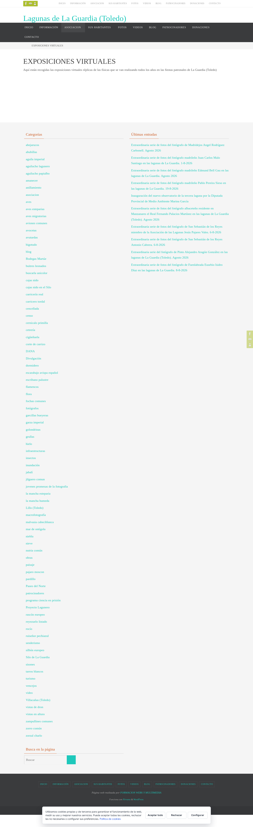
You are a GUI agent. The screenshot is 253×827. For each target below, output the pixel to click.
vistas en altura (35, 714)
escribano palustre (37, 379)
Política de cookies (110, 818)
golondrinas (33, 429)
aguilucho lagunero (38, 166)
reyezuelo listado (36, 621)
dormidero (32, 365)
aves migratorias (36, 216)
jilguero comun (35, 479)
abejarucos (32, 145)
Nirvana (127, 799)
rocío (29, 629)
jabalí (29, 472)
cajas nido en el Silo (38, 287)
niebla (29, 536)
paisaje (30, 564)
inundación (33, 465)
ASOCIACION (97, 3)
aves (28, 202)
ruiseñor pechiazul (37, 636)
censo (29, 315)
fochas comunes (36, 401)
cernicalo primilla (37, 323)
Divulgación (33, 358)
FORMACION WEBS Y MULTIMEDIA (140, 792)
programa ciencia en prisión (43, 600)
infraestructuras (35, 451)
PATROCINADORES (176, 3)
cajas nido (32, 280)
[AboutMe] (35, 3)
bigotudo (31, 244)
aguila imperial (35, 159)
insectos (31, 458)
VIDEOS (147, 3)
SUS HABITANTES (118, 3)
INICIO (62, 3)
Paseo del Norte (36, 586)
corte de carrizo (35, 344)
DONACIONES (197, 3)
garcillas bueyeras (37, 415)
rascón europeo (35, 614)
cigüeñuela (32, 337)
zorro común (34, 728)
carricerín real (34, 294)
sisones (30, 664)
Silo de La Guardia (38, 657)
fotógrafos (32, 408)
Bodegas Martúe (36, 258)
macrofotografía (36, 515)
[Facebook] (26, 3)
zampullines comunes (39, 721)
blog (28, 251)
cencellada (32, 308)
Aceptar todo (155, 815)
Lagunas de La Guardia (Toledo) (74, 18)
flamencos (32, 386)
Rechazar (176, 815)
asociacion (32, 194)
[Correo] (30, 3)
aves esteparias (35, 209)
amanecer (32, 180)
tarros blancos (34, 671)
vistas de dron (34, 707)
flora (29, 394)
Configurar (197, 815)
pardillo (30, 579)
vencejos (31, 685)
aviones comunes (36, 223)
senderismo (33, 643)
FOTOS (134, 3)
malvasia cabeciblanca (40, 522)
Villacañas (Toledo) (38, 700)
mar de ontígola (35, 529)
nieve (29, 543)
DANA (30, 351)
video (29, 692)
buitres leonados (36, 266)
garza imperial (35, 422)
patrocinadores (35, 593)
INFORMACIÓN (78, 3)
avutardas (32, 237)
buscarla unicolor (36, 273)
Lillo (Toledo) (34, 508)
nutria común (34, 550)
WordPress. (138, 799)
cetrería (30, 330)
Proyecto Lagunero (38, 607)
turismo (30, 678)
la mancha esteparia (38, 493)
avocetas (31, 230)
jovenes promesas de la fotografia (47, 486)
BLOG (159, 3)
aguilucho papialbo (38, 173)
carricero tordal (35, 301)
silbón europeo (35, 650)
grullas (30, 436)
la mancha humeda (37, 500)
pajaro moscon (35, 572)
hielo (29, 444)
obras (29, 557)
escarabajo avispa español (42, 372)
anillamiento (33, 187)
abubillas (31, 152)
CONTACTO (215, 3)
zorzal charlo (34, 735)
